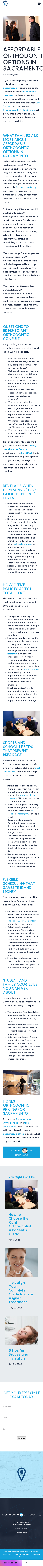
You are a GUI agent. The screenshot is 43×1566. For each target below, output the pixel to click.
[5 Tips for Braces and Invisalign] (21, 1330)
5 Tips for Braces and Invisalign (18, 1354)
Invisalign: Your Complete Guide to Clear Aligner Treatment (21, 1292)
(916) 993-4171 (21, 1528)
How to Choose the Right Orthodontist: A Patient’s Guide (20, 1224)
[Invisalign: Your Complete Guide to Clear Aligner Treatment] (21, 1262)
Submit (21, 1438)
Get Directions (21, 1532)
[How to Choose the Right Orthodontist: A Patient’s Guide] (21, 1194)
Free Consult (10, 1563)
